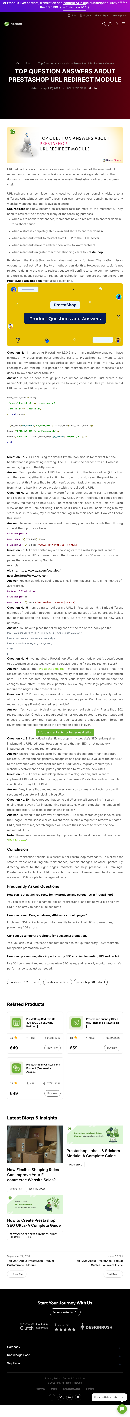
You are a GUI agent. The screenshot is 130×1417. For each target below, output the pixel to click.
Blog (28, 63)
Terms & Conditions (74, 1378)
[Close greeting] (122, 1397)
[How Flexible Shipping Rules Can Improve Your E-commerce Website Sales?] (35, 1144)
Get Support (119, 15)
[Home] (17, 63)
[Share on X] (90, 88)
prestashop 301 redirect (90, 982)
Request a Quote (63, 1312)
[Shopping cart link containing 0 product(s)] (116, 24)
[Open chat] (122, 1409)
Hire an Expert (102, 15)
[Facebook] (52, 1397)
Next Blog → (113, 1274)
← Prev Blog (16, 1274)
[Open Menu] (123, 24)
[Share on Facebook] (101, 88)
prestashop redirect (57, 982)
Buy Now (52, 1047)
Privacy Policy (53, 1378)
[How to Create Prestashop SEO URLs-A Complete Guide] (35, 1204)
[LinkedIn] (69, 1397)
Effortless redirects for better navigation (65, 732)
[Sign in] (110, 24)
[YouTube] (78, 1397)
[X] (60, 1397)
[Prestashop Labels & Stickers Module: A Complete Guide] (95, 1135)
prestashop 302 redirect (24, 982)
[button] (104, 24)
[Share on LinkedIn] (95, 88)
